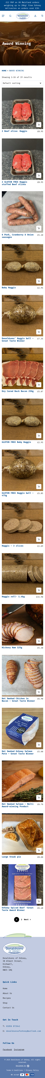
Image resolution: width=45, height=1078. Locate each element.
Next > (27, 919)
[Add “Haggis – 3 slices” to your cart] (38, 539)
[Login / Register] (35, 16)
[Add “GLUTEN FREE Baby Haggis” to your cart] (38, 435)
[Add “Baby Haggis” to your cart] (38, 281)
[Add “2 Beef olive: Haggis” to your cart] (38, 124)
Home (4, 71)
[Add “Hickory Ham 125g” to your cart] (38, 641)
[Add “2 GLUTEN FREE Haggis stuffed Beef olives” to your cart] (38, 175)
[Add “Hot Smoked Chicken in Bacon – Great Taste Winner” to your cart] (38, 692)
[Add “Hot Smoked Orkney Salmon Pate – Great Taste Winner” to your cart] (38, 744)
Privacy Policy (32, 1070)
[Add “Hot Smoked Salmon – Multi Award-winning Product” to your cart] (38, 797)
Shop (5, 1003)
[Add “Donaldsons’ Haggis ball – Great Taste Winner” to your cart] (38, 331)
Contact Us (8, 1008)
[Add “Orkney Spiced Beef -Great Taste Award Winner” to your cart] (38, 901)
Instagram (19, 1049)
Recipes (7, 998)
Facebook (7, 1049)
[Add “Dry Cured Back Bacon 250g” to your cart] (38, 384)
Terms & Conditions (14, 1070)
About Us (7, 993)
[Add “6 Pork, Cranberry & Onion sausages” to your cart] (38, 228)
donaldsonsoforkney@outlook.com (23, 1031)
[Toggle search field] (10, 16)
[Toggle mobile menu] (3, 16)
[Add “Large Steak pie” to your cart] (38, 850)
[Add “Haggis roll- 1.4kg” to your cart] (38, 590)
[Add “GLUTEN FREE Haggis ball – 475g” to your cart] (38, 486)
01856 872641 (13, 1026)
